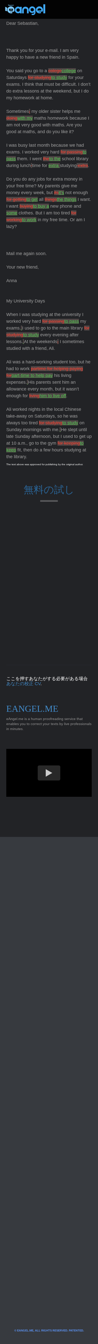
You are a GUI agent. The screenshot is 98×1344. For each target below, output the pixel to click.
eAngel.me (32, 709)
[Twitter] (57, 9)
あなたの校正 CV (23, 683)
